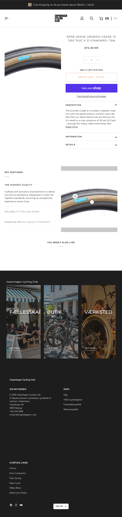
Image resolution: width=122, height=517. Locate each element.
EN (115, 18)
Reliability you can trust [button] (22, 211)
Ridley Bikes (15, 488)
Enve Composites (18, 473)
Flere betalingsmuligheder (91, 96)
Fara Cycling (15, 478)
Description (73, 105)
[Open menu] (9, 18)
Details (70, 145)
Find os (13, 468)
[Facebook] (11, 505)
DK (107, 18)
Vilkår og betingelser (73, 400)
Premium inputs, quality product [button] (28, 222)
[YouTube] (21, 505)
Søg (65, 395)
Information (74, 137)
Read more (72, 127)
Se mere (15, 348)
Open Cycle (15, 483)
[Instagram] (16, 505)
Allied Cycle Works (18, 493)
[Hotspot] (75, 196)
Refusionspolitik (71, 409)
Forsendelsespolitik (72, 404)
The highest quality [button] (18, 185)
